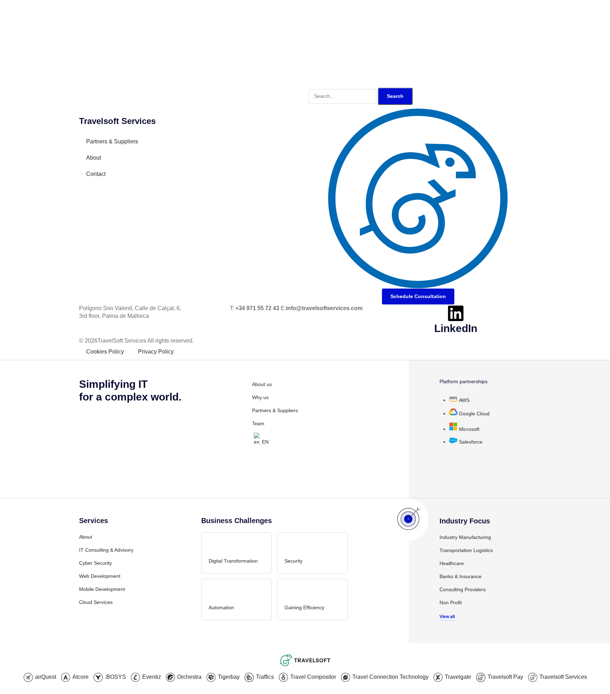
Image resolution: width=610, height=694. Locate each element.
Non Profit (450, 602)
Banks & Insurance (460, 576)
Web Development (99, 576)
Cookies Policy (105, 352)
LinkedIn (455, 328)
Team (258, 423)
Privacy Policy (156, 352)
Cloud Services (96, 602)
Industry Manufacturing (465, 537)
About (93, 158)
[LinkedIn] (456, 313)
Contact (96, 174)
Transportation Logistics (466, 550)
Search (395, 96)
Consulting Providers (462, 589)
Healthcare (451, 563)
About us (262, 384)
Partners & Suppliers (112, 141)
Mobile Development (102, 589)
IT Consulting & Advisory (106, 550)
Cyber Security (95, 563)
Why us (260, 397)
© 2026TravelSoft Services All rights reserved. (136, 341)
